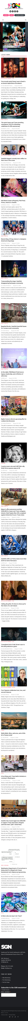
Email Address (6, 992)
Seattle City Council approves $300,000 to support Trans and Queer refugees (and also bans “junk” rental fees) (13, 822)
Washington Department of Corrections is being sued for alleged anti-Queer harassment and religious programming (14, 870)
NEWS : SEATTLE (4, 119)
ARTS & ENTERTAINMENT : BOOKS (8, 687)
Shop (11, 15)
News (6, 49)
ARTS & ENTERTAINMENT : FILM (7, 78)
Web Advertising (6, 977)
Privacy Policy (12, 1014)
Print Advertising (6, 980)
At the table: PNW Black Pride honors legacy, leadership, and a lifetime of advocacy (12, 374)
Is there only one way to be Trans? (11, 916)
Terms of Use (4, 1014)
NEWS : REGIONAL (5, 865)
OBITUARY (3, 463)
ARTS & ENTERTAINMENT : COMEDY (8, 155)
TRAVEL (2, 730)
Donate (6, 15)
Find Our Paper (6, 982)
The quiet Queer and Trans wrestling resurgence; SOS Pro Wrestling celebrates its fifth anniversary (13, 43)
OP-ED (2, 773)
